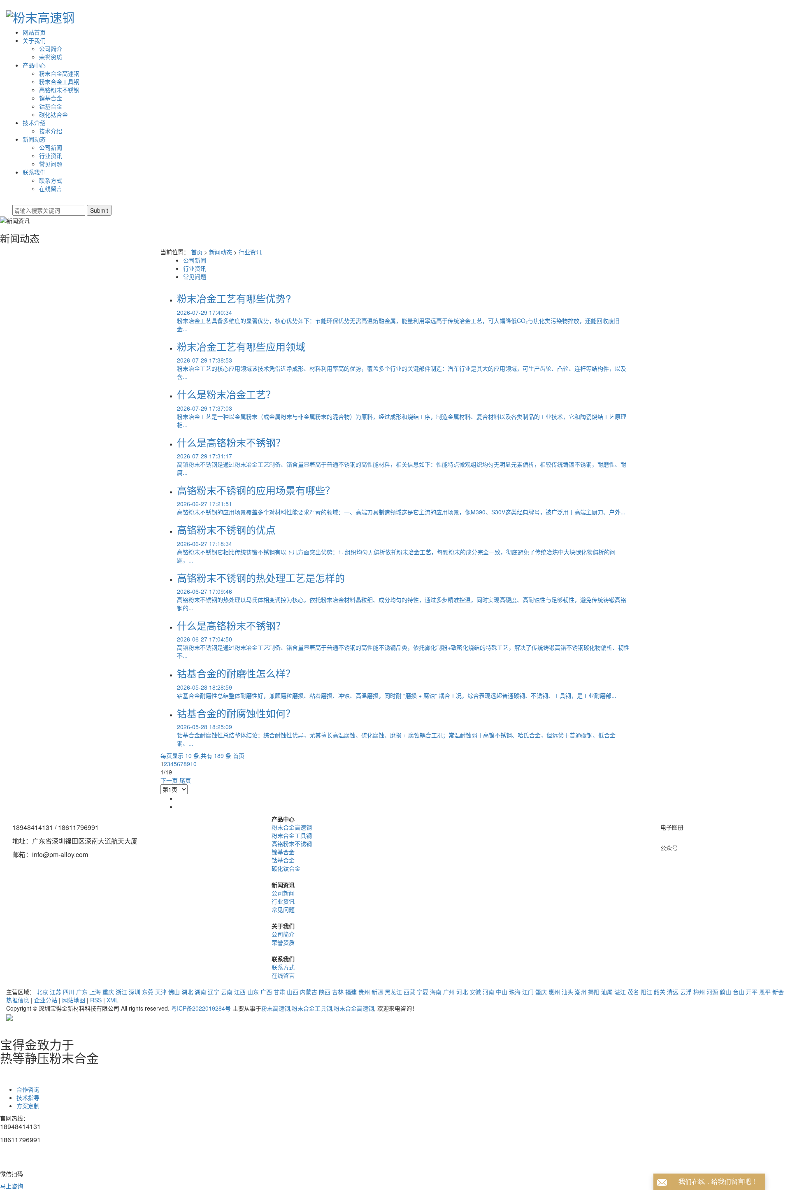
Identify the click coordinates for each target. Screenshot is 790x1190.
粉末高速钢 (275, 1008)
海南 (435, 992)
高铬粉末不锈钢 (59, 90)
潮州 (580, 992)
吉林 (338, 992)
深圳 (134, 992)
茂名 (633, 992)
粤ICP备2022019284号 (201, 1008)
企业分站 (45, 1000)
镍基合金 (50, 98)
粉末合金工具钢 (59, 81)
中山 (501, 992)
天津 (161, 992)
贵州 (364, 992)
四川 (68, 992)
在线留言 (50, 188)
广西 (266, 992)
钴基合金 (50, 106)
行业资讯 (50, 155)
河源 (712, 992)
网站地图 (73, 1000)
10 (193, 764)
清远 (672, 992)
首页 (196, 252)
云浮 (686, 992)
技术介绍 (34, 123)
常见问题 (50, 164)
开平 (751, 992)
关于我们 (34, 40)
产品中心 (34, 65)
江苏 (55, 992)
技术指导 (28, 1097)
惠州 (554, 992)
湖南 (200, 992)
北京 (42, 992)
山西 (292, 992)
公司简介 (50, 48)
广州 (449, 992)
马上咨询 (11, 1186)
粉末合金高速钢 (59, 73)
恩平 (765, 992)
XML (112, 1000)
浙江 (121, 992)
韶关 (659, 992)
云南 (226, 992)
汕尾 (607, 992)
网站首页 (34, 32)
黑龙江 (393, 992)
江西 (240, 992)
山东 (253, 992)
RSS (96, 1000)
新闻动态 (34, 139)
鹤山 (725, 992)
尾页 (185, 780)
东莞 (147, 992)
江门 (528, 992)
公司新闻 (50, 147)
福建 (351, 992)
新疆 (377, 992)
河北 (462, 992)
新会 (778, 992)
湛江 (620, 992)
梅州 (699, 992)
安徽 (475, 992)
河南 (488, 992)
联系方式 (50, 180)
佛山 (174, 992)
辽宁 (213, 992)
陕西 (324, 992)
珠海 (514, 992)
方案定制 (28, 1106)
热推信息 (17, 1000)
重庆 (108, 992)
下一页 (169, 780)
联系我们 (34, 172)
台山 (738, 992)
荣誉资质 (50, 57)
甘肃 (279, 992)
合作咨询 (28, 1089)
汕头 (567, 992)
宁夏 (422, 992)
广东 (82, 992)
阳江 (646, 992)
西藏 (409, 992)
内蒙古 (308, 992)
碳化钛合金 (53, 114)
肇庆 (541, 992)
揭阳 (593, 992)
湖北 (187, 992)
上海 (95, 992)
